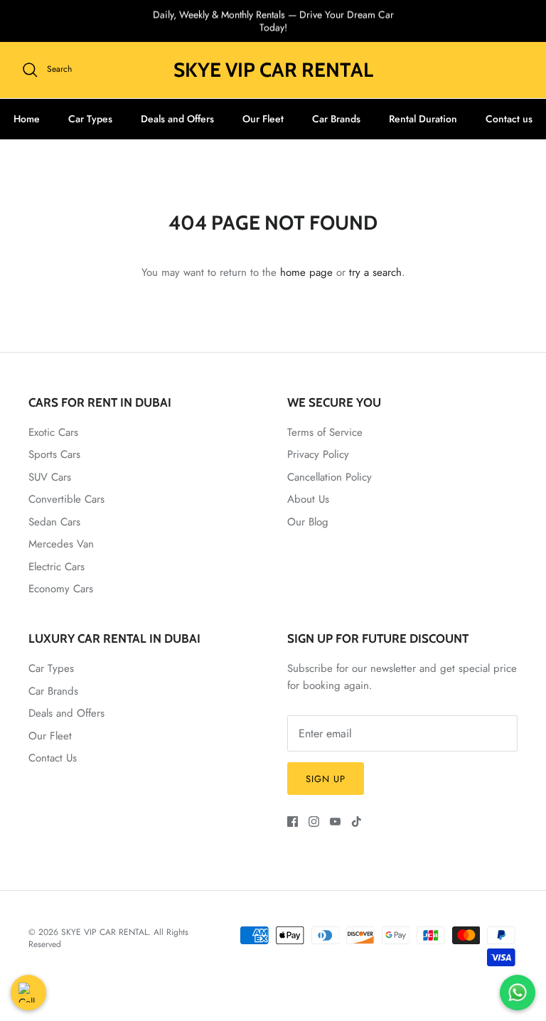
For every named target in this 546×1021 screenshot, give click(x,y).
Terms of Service (325, 432)
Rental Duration (423, 119)
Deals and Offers (177, 119)
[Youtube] (335, 821)
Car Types (90, 119)
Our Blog (307, 522)
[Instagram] (314, 821)
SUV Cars (49, 477)
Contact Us (52, 758)
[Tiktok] (356, 821)
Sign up (326, 779)
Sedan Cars (54, 522)
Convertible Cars (66, 499)
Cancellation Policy (329, 477)
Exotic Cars (53, 432)
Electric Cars (56, 566)
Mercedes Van (61, 544)
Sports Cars (54, 454)
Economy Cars (60, 589)
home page (306, 272)
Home (27, 119)
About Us (308, 499)
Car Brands (336, 119)
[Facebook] (292, 821)
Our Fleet (263, 119)
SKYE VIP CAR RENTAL (104, 932)
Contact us (509, 119)
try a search (375, 272)
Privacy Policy (318, 454)
